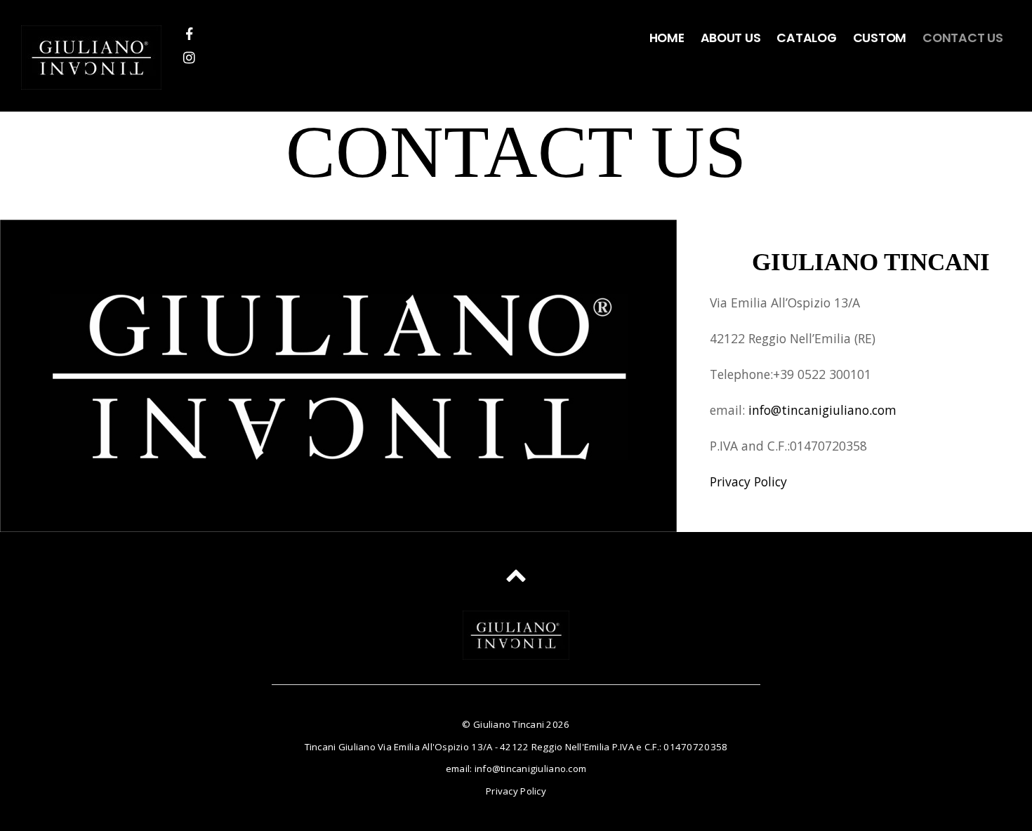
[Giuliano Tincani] (91, 78)
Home (666, 37)
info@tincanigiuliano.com (822, 409)
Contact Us (962, 37)
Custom (879, 37)
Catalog (806, 37)
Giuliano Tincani (508, 724)
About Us (731, 37)
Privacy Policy (748, 481)
